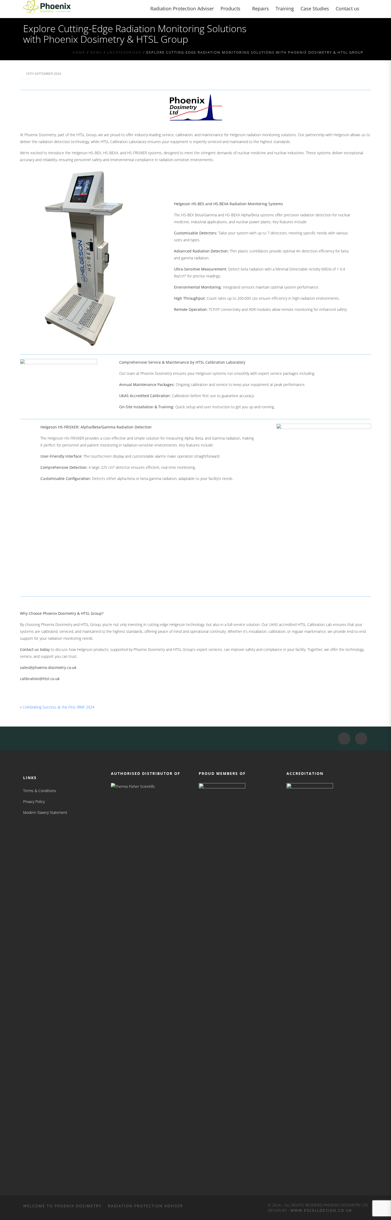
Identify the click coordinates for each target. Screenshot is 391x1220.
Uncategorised (124, 52)
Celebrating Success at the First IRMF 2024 (58, 707)
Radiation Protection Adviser (145, 1205)
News (96, 52)
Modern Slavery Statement (45, 812)
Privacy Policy (34, 801)
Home (79, 52)
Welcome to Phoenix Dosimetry (62, 1205)
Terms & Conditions (39, 790)
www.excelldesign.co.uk (321, 1210)
